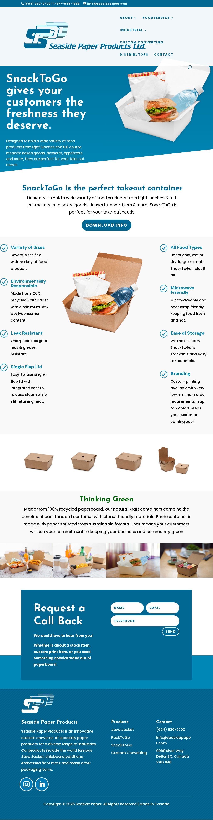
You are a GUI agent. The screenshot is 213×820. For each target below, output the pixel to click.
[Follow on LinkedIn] (42, 784)
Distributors (134, 55)
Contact (163, 55)
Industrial (131, 30)
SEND (171, 631)
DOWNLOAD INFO (106, 225)
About (126, 18)
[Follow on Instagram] (26, 784)
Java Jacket (122, 729)
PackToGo (120, 737)
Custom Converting (142, 42)
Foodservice (156, 18)
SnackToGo (121, 745)
